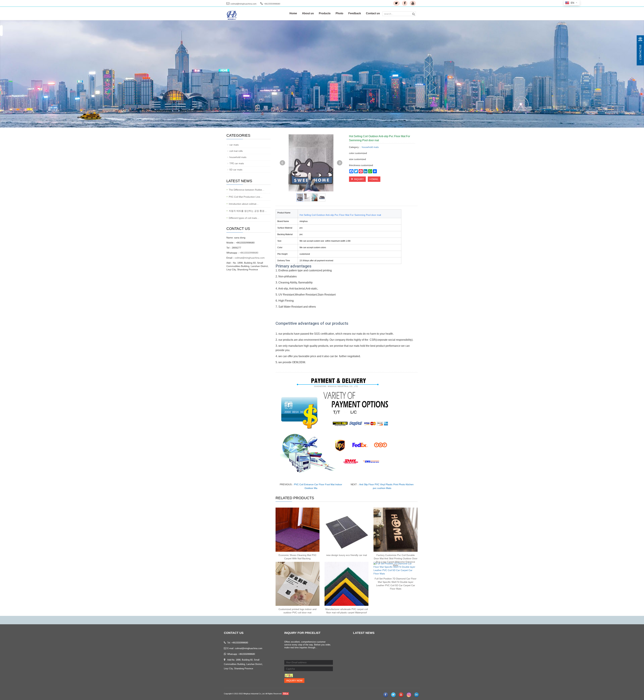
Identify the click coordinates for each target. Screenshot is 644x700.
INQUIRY (358, 179)
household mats (370, 147)
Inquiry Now (294, 680)
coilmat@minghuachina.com (243, 4)
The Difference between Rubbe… (246, 189)
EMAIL (374, 179)
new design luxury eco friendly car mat (346, 555)
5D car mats (235, 169)
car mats (234, 144)
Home (293, 13)
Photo (339, 13)
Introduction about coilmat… (244, 203)
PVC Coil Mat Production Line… (245, 196)
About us (308, 13)
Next (339, 163)
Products (325, 13)
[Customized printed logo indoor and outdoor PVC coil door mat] (297, 584)
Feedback (354, 13)
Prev (282, 163)
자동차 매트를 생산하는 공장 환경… (248, 211)
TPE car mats (236, 163)
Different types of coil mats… (244, 218)
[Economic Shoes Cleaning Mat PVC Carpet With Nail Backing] (297, 530)
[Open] (640, 50)
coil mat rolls (236, 151)
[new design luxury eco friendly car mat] (346, 530)
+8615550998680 (248, 252)
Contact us (373, 13)
